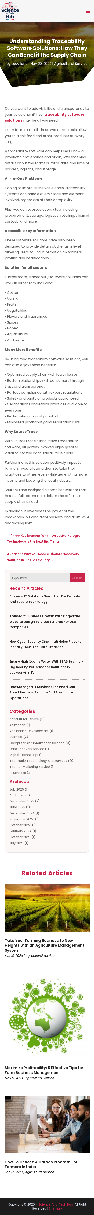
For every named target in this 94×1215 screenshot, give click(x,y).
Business (16, 737)
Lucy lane (20, 63)
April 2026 (17, 795)
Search (77, 578)
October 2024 (20, 825)
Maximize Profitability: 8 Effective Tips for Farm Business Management (44, 1070)
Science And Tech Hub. (56, 1204)
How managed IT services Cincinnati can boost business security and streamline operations (42, 692)
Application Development (29, 731)
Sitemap (55, 1208)
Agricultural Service (71, 63)
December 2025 (22, 801)
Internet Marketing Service (30, 766)
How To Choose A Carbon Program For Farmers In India (41, 1164)
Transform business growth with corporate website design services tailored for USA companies (45, 621)
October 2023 (20, 837)
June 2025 (17, 807)
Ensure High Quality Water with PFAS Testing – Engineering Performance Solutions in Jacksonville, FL (47, 667)
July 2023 (17, 843)
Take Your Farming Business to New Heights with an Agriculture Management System (44, 945)
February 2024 (20, 831)
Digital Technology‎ (24, 755)
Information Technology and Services (38, 761)
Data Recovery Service (27, 749)
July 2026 (17, 789)
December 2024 (22, 813)
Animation (17, 725)
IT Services (18, 773)
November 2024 (22, 819)
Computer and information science (37, 743)
